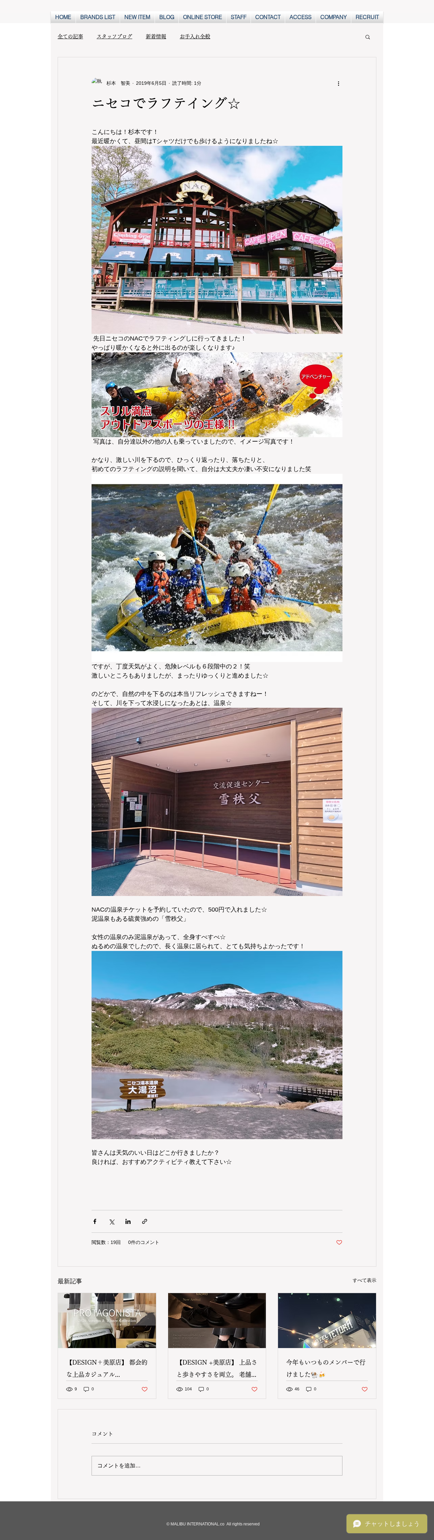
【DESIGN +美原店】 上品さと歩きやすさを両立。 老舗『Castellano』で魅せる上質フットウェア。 (216, 1370)
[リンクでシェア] (144, 1221)
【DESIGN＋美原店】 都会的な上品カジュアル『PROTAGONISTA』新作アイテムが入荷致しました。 (106, 1370)
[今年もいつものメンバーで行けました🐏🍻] (327, 1320)
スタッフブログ (114, 36)
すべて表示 (364, 1280)
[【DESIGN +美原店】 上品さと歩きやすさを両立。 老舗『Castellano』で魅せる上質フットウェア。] (217, 1320)
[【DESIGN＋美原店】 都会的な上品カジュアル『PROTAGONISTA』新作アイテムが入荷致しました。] (107, 1320)
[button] (367, 36)
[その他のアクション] (338, 83)
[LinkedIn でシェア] (128, 1221)
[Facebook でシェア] (95, 1221)
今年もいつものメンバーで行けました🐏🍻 (326, 1368)
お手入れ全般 (195, 36)
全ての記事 (70, 36)
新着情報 (156, 36)
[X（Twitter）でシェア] (111, 1221)
